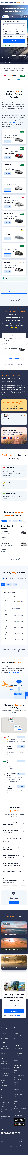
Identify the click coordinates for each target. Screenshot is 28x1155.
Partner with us (5, 1038)
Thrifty (15, 1106)
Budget (16, 1082)
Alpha (15, 1072)
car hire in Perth (12, 122)
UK (14, 1038)
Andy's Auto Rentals (19, 1075)
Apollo (2, 1095)
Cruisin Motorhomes (6, 1102)
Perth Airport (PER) (14, 672)
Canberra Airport (5, 1068)
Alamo (15, 1070)
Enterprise (16, 1089)
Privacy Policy (18, 1015)
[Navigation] (26, 2)
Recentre (19, 729)
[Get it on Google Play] (19, 1124)
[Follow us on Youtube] (16, 1133)
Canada (16, 1033)
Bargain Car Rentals (19, 1080)
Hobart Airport (4, 1075)
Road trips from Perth (7, 955)
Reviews (3, 1036)
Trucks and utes (5, 1048)
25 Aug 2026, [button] (7, 31)
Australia (16, 1031)
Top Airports (4, 1085)
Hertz (15, 1096)
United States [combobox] (8, 36)
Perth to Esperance (6, 922)
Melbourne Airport (5, 1078)
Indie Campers (4, 1104)
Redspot (16, 1101)
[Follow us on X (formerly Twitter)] (10, 1133)
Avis (15, 1077)
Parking (2, 1051)
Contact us (4, 1033)
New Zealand (17, 1036)
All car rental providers (20, 1108)
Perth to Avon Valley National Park (10, 938)
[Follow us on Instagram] (5, 1133)
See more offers (14, 292)
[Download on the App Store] (19, 1120)
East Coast (17, 1087)
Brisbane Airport (5, 1063)
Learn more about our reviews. (12, 364)
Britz (2, 1097)
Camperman (4, 1100)
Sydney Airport (4, 1082)
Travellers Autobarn (6, 1116)
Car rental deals (18, 1048)
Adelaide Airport (5, 1061)
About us (3, 1031)
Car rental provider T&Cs (20, 1111)
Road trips (16, 1060)
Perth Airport (4, 1080)
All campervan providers (7, 1119)
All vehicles (3, 1053)
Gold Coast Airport (6, 1073)
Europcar (16, 1092)
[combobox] (11, 26)
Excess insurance (18, 1053)
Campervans (17, 16)
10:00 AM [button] (6, 33)
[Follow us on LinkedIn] (19, 1133)
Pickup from (5, 7)
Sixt (15, 1104)
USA (15, 1040)
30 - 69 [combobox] (19, 36)
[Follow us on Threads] (7, 1133)
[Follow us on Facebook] (2, 1133)
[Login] (22, 2)
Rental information (18, 1058)
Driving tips (17, 1051)
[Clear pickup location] (23, 25)
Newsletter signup (19, 1055)
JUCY (2, 1107)
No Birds (16, 1099)
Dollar (15, 1084)
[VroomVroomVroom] (10, 2)
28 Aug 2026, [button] (19, 31)
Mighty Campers (5, 1114)
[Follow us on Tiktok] (13, 1133)
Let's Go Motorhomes (6, 1109)
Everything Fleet (18, 1094)
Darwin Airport (4, 1071)
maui (2, 1111)
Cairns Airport (4, 1066)
